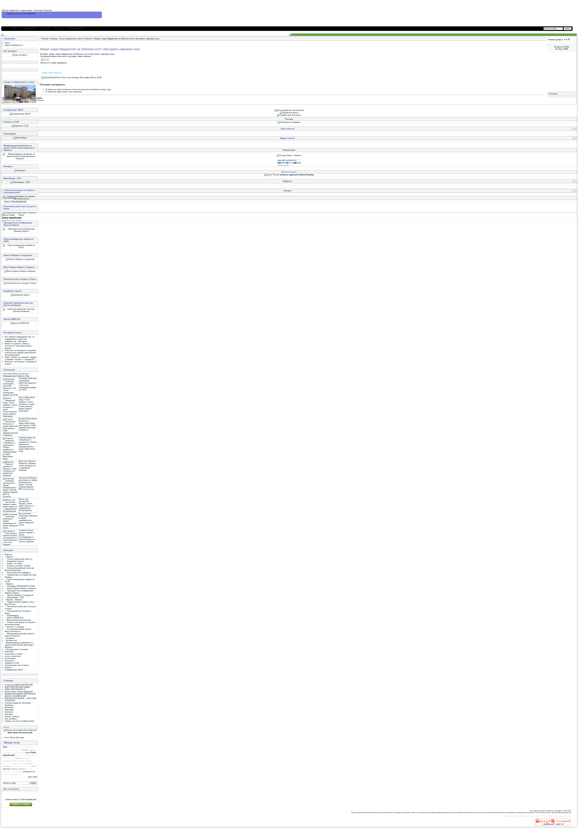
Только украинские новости (71, 39)
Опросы (8, 667)
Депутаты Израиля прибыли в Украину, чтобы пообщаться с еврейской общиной (27, 465)
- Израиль (9, 584)
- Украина (9, 557)
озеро (44, 73)
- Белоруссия (11, 640)
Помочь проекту (12, 716)
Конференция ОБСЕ (14, 670)
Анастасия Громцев (70, 77)
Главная (14, 28)
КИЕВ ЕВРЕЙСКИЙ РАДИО (17, 687)
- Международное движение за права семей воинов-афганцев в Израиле (19, 644)
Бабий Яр (9, 652)
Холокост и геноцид (17, 763)
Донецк (25, 750)
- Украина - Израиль (14, 600)
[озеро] (45, 59)
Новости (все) (30, 28)
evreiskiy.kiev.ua (389, 812)
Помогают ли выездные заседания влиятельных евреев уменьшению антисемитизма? (20, 352)
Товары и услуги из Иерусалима (19, 721)
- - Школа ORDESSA (14, 618)
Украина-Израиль (76, 28)
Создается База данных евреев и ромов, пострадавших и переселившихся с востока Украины (27, 536)
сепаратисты (29, 771)
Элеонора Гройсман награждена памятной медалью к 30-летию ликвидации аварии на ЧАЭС (28, 384)
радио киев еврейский (25, 13)
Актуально (9, 661)
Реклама (8, 714)
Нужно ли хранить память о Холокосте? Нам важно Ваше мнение (18, 345)
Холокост (7, 763)
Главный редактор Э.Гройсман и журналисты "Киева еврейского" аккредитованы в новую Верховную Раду (28, 444)
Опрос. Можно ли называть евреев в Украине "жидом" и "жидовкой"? (21, 358)
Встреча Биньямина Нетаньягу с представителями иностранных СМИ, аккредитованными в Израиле (28, 424)
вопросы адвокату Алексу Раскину (297, 175)
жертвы (6, 769)
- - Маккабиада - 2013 (14, 597)
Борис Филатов (15, 747)
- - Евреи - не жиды (13, 563)
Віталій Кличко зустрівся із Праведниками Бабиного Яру (16, 375)
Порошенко (8, 758)
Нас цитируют (11, 719)
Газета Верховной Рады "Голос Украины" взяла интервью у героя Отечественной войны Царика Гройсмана (27, 404)
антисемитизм (26, 766)
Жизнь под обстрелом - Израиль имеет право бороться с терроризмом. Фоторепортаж (26, 504)
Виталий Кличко (15, 750)
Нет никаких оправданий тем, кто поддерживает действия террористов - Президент (20, 339)
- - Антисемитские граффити (18, 572)
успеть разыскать (13, 656)
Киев (50, 73)
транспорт (13, 774)
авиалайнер (16, 766)
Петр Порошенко (28, 755)
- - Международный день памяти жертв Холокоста (19, 634)
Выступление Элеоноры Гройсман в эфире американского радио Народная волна (28, 519)
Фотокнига (9, 707)
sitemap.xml (566, 812)
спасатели (6, 774)
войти (7, 43)
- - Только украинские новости (18, 559)
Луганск (18, 755)
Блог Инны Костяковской (20, 732)
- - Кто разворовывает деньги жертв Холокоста (18, 630)
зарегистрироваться (14, 45)
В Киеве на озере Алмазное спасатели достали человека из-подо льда (78, 89)
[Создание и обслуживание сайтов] (553, 822)
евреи (33, 766)
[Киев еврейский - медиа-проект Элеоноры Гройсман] (27, 10)
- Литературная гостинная (16, 649)
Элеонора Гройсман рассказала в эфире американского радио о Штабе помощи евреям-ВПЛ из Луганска (28, 483)
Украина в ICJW (12, 663)
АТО (5, 747)
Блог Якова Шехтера (14, 737)
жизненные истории (13, 654)
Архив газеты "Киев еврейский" (19, 691)
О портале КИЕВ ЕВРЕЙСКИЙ (19, 685)
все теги (32, 777)
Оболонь (58, 73)
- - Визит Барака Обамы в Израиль (20, 588)
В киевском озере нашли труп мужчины (64, 92)
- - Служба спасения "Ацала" (18, 566)
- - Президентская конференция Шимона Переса (19, 592)
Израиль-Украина (12, 752)
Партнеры (9, 710)
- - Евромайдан (11, 615)
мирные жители (18, 769)
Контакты (9, 712)
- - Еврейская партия (14, 561)
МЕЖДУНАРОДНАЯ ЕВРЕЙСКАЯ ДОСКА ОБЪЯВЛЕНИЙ (20, 695)
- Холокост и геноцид (14, 627)
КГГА (23, 753)
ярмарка (19, 774)
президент (19, 772)
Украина (46, 28)
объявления (10, 658)
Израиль (59, 28)
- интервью (10, 638)
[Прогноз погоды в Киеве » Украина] (289, 155)
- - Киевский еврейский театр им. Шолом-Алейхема (20, 569)
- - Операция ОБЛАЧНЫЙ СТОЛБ (20, 586)
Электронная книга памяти (17, 665)
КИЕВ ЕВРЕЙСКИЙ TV (15, 689)
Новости (89, 39)
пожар (13, 772)
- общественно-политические (18, 620)
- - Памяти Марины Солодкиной (19, 595)
